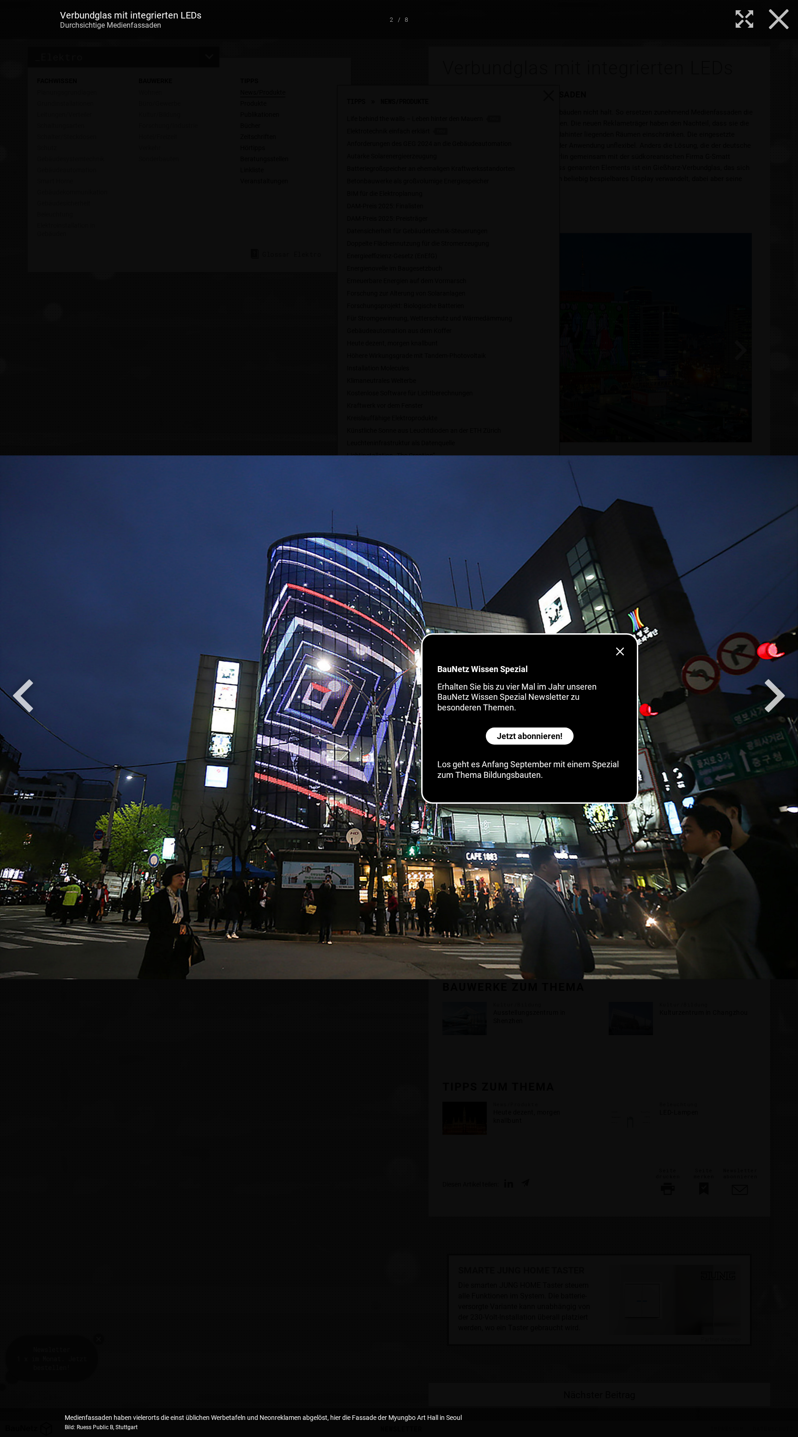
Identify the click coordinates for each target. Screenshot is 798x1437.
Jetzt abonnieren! (529, 736)
